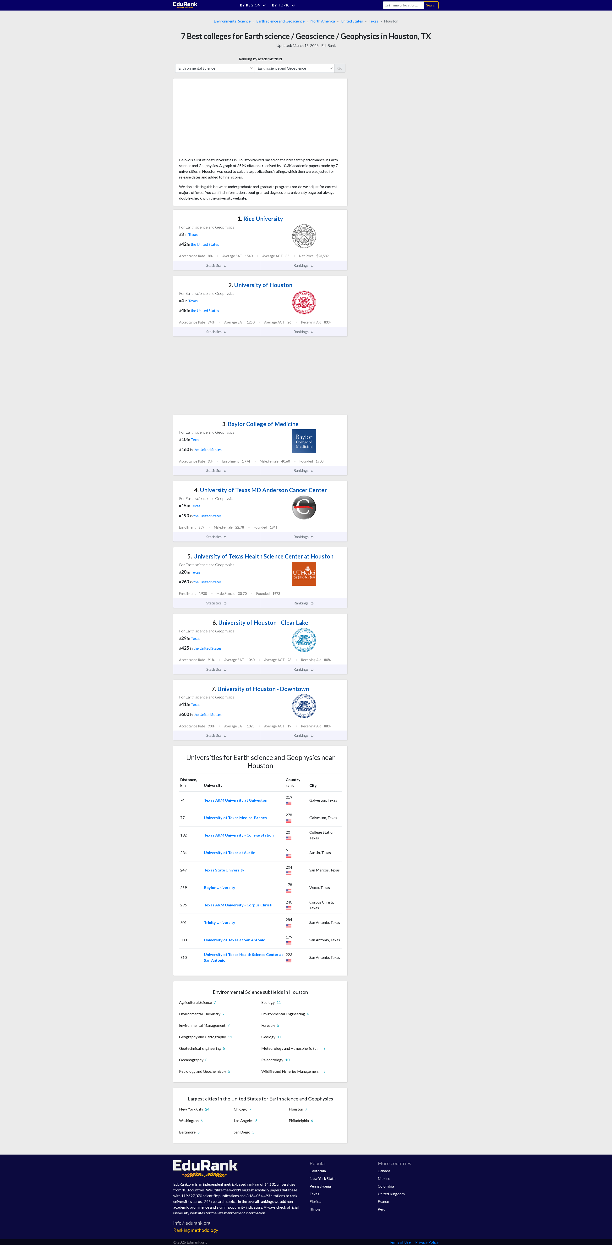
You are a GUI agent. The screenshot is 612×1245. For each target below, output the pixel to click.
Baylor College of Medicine (260, 423)
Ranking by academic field (260, 58)
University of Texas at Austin (229, 852)
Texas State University (224, 870)
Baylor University (219, 887)
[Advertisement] (215, 119)
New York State (322, 1178)
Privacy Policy (427, 1242)
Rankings (301, 265)
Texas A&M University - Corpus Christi (238, 905)
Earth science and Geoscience (280, 21)
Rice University (260, 218)
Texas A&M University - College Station (239, 835)
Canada (384, 1170)
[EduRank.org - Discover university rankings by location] (185, 4)
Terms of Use (400, 1242)
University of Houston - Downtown (260, 688)
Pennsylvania (320, 1186)
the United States (205, 244)
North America (322, 21)
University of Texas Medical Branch (235, 817)
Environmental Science (232, 21)
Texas (373, 21)
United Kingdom (391, 1193)
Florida (315, 1201)
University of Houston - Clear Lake (260, 622)
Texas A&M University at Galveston (235, 800)
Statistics (214, 265)
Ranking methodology (195, 1230)
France (383, 1201)
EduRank (328, 45)
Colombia (386, 1186)
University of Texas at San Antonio (234, 940)
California (318, 1170)
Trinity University (219, 922)
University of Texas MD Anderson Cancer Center (260, 489)
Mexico (384, 1178)
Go (339, 68)
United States (352, 21)
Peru (381, 1209)
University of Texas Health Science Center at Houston (260, 556)
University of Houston (260, 284)
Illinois (315, 1209)
